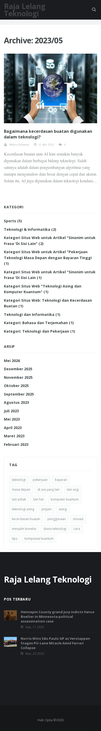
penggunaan (56, 519)
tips (14, 538)
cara (77, 529)
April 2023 (13, 427)
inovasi (78, 519)
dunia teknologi (55, 529)
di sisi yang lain (49, 489)
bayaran (61, 480)
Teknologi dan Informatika (32, 314)
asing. (63, 509)
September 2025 (19, 394)
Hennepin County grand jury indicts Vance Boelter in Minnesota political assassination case (57, 616)
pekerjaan (40, 480)
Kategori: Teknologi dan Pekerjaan (39, 331)
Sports (13, 220)
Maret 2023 (14, 435)
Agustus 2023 (16, 402)
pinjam (46, 509)
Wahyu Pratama (19, 144)
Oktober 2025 (16, 385)
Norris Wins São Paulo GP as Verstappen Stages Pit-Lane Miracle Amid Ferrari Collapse (55, 643)
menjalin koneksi (24, 529)
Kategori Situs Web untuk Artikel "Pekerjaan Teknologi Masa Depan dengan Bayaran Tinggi (48, 257)
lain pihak (19, 499)
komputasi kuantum (39, 538)
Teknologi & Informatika (30, 229)
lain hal (38, 499)
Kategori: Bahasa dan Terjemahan (39, 322)
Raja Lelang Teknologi (24, 9)
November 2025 (18, 377)
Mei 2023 (12, 419)
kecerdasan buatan (26, 519)
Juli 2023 (11, 410)
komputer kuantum (65, 499)
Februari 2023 (16, 444)
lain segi (73, 489)
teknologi (19, 480)
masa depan (21, 489)
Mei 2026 (12, 360)
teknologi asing (23, 509)
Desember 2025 (18, 368)
